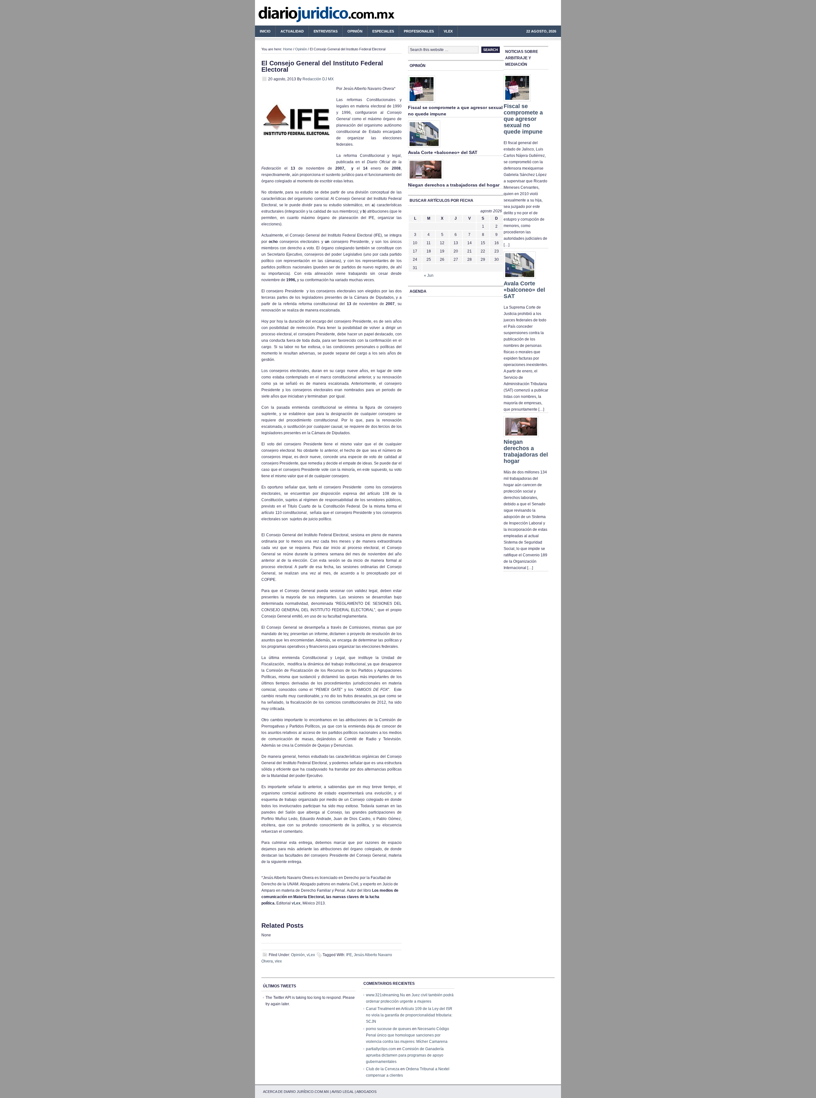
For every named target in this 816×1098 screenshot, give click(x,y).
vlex (278, 961)
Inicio (265, 31)
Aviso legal (343, 1092)
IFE (349, 955)
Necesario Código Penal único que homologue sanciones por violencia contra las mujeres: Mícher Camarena (407, 1035)
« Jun (428, 275)
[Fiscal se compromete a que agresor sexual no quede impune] (421, 103)
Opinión (354, 31)
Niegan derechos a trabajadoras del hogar (453, 184)
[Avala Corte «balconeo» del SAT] (424, 148)
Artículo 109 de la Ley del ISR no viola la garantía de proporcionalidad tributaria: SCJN (409, 1015)
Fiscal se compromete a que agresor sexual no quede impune (523, 119)
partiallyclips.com (381, 1049)
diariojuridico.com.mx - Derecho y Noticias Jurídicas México (307, 16)
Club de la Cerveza (382, 1069)
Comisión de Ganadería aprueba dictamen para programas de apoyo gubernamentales (405, 1055)
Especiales (383, 31)
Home (287, 49)
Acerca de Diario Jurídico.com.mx (296, 1092)
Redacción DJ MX (318, 79)
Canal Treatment (380, 1008)
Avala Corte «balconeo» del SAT (442, 152)
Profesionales (416, 32)
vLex (448, 31)
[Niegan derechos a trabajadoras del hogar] (425, 180)
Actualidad (290, 32)
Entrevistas (326, 31)
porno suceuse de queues (388, 1029)
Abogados (366, 1092)
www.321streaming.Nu (385, 995)
